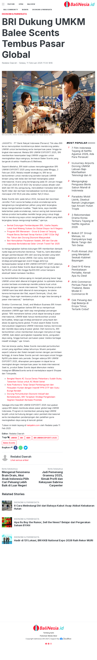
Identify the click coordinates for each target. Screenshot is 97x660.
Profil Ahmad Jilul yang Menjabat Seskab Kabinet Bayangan (82, 256)
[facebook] (16, 448)
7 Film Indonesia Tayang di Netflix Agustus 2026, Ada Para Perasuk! (83, 152)
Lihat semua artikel (19, 460)
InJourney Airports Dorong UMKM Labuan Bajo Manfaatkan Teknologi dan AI (83, 169)
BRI (21, 438)
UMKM (14, 438)
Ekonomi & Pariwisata (42, 10)
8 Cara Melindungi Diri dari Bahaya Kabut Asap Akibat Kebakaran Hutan (54, 507)
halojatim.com (33, 425)
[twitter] (26, 448)
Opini (21, 4)
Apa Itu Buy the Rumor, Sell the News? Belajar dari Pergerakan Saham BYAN (52, 524)
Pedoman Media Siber (48, 636)
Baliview (31, 4)
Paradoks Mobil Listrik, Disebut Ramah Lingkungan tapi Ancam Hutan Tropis (83, 202)
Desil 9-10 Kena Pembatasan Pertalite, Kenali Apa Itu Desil (81, 271)
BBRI (28, 438)
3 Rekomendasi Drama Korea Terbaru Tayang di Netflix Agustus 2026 (82, 221)
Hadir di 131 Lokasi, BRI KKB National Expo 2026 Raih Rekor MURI (53, 540)
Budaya (25, 10)
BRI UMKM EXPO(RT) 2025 (45, 438)
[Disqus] (48, 585)
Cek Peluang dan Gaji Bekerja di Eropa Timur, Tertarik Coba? (82, 305)
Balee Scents (9, 443)
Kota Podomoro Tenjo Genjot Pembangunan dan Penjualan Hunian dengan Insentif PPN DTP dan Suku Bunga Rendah (33, 387)
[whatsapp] (21, 448)
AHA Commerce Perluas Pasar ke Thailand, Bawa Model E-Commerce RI (82, 288)
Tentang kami (48, 633)
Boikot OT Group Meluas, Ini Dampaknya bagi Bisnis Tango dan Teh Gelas (82, 239)
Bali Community (10, 10)
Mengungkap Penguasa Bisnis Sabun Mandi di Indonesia (81, 186)
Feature (11, 4)
